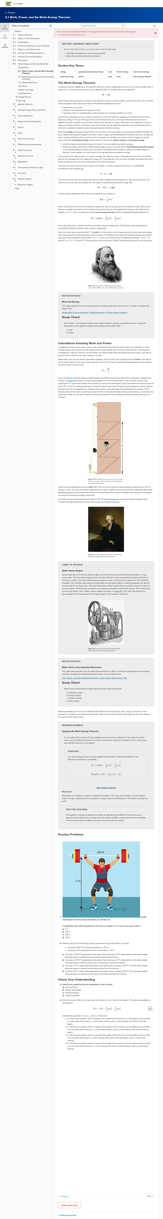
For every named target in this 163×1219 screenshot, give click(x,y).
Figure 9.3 (71, 380)
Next (149, 1196)
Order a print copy (69, 1205)
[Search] (122, 25)
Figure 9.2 (102, 228)
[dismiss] (155, 33)
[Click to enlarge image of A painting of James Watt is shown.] (106, 529)
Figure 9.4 (114, 499)
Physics (11, 12)
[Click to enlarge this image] (101, 879)
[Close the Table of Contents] (50, 25)
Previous (64, 1196)
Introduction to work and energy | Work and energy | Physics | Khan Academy (94, 312)
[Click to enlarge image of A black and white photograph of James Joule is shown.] (106, 264)
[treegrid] (32, 109)
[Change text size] (154, 26)
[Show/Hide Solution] (106, 787)
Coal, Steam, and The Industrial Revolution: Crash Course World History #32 (94, 678)
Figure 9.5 (118, 591)
